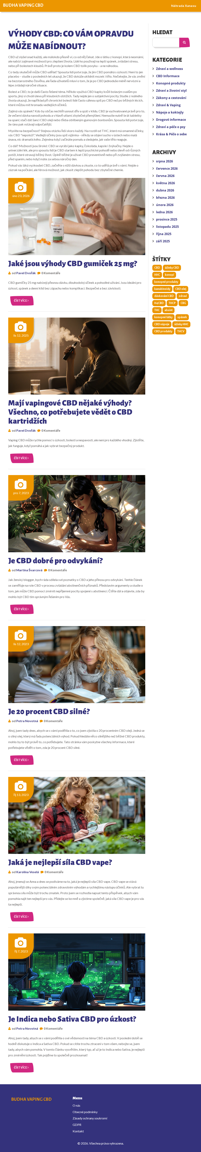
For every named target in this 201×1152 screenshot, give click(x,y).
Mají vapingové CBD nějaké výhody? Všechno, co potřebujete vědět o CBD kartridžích (70, 412)
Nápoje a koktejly (170, 112)
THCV (180, 331)
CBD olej (180, 288)
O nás (76, 1105)
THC (157, 310)
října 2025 (163, 234)
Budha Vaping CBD (23, 5)
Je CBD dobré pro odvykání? (55, 561)
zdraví (183, 296)
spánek (182, 317)
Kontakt (78, 1131)
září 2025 (163, 241)
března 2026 (165, 197)
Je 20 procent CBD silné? (49, 711)
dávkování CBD (164, 296)
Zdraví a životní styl (171, 90)
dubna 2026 (165, 190)
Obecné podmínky (85, 1112)
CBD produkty (163, 331)
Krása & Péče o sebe (171, 134)
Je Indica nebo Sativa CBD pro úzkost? (72, 1019)
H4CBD (159, 303)
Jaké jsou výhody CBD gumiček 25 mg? (72, 263)
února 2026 (165, 205)
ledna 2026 (164, 212)
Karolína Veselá (27, 872)
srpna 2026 (164, 161)
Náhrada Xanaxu (183, 5)
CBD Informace (167, 76)
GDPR (77, 1124)
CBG (183, 303)
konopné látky (163, 317)
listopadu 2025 (167, 226)
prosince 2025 (166, 219)
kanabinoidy (162, 288)
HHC (157, 274)
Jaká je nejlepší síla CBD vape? (60, 862)
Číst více (20, 300)
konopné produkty (166, 281)
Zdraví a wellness (169, 69)
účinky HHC (181, 324)
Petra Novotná (27, 721)
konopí (169, 274)
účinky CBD (172, 267)
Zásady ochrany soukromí (90, 1118)
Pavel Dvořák (26, 273)
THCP (172, 303)
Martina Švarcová (29, 570)
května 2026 (165, 183)
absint (168, 310)
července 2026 (167, 168)
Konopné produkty (170, 83)
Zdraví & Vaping (168, 105)
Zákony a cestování (171, 98)
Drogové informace (171, 119)
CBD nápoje (161, 324)
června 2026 (165, 176)
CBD (157, 267)
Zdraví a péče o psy (170, 127)
